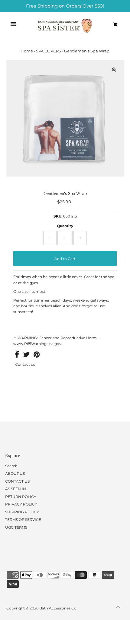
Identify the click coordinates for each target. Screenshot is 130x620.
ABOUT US (15, 473)
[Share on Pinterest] (37, 355)
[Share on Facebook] (17, 355)
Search (11, 466)
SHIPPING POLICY (22, 512)
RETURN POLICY (20, 496)
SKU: (58, 216)
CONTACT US (17, 481)
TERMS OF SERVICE (23, 519)
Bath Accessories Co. (58, 608)
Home (27, 51)
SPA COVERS (48, 51)
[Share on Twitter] (26, 355)
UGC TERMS (16, 527)
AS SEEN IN (15, 489)
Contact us (25, 364)
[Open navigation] (13, 24)
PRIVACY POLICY (21, 504)
